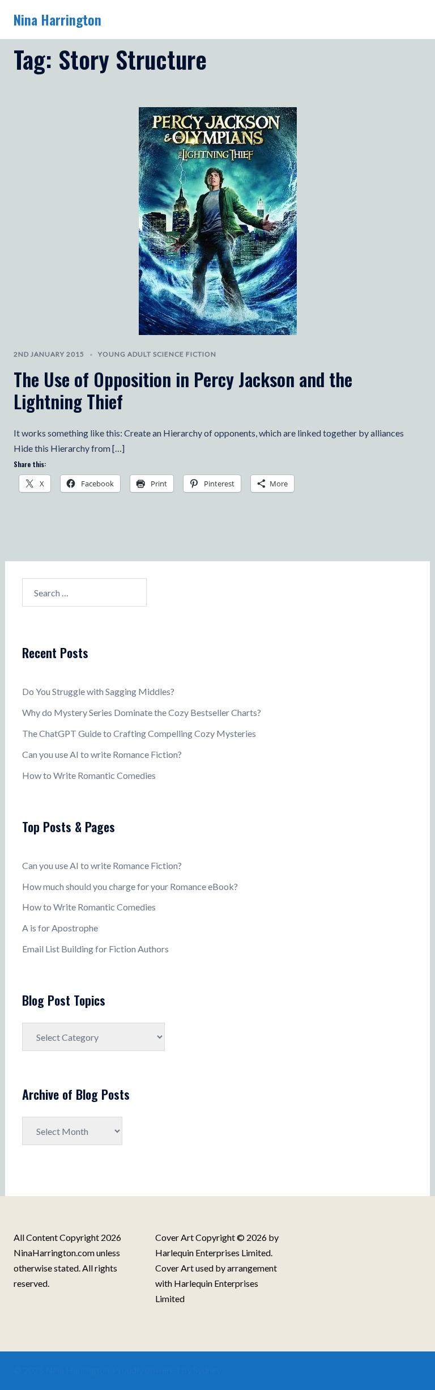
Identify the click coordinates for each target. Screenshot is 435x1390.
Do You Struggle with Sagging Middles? (98, 691)
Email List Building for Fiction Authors (95, 948)
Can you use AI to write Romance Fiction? (102, 754)
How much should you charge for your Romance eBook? (130, 886)
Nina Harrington (57, 19)
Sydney (207, 1369)
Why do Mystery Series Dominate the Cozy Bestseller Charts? (141, 712)
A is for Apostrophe (60, 927)
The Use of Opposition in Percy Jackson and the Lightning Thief (183, 390)
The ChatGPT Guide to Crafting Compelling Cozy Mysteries (139, 733)
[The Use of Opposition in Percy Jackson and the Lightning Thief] (218, 219)
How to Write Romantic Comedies (89, 775)
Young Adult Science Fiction (157, 354)
